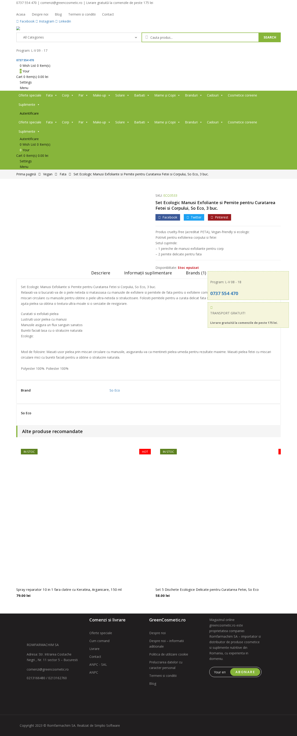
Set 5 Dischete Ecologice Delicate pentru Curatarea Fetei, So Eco (207, 589)
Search (270, 37)
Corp (65, 95)
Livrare (94, 648)
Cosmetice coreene (242, 95)
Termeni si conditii (163, 675)
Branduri (191, 95)
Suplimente (27, 104)
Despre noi (157, 633)
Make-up (99, 95)
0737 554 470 (25, 60)
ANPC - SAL (98, 664)
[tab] (100, 274)
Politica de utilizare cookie (168, 654)
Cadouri (213, 95)
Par (81, 95)
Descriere (100, 273)
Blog (152, 683)
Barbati (139, 95)
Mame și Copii (165, 95)
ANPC (93, 672)
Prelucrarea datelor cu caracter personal (165, 665)
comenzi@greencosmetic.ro (48, 669)
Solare (120, 95)
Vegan (47, 174)
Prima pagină (26, 174)
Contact (95, 656)
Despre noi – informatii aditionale (166, 644)
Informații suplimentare (148, 273)
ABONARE (245, 672)
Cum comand (99, 641)
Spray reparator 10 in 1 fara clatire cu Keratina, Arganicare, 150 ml (69, 589)
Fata (49, 95)
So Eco (115, 390)
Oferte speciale (30, 95)
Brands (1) (196, 273)
